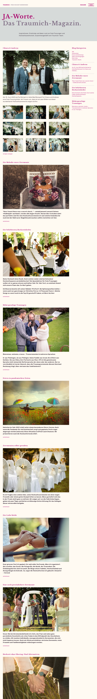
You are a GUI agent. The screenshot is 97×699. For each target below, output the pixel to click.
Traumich (15, 5)
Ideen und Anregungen (78, 56)
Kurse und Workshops (78, 55)
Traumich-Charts (76, 59)
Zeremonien (75, 53)
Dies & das (75, 58)
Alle (73, 51)
